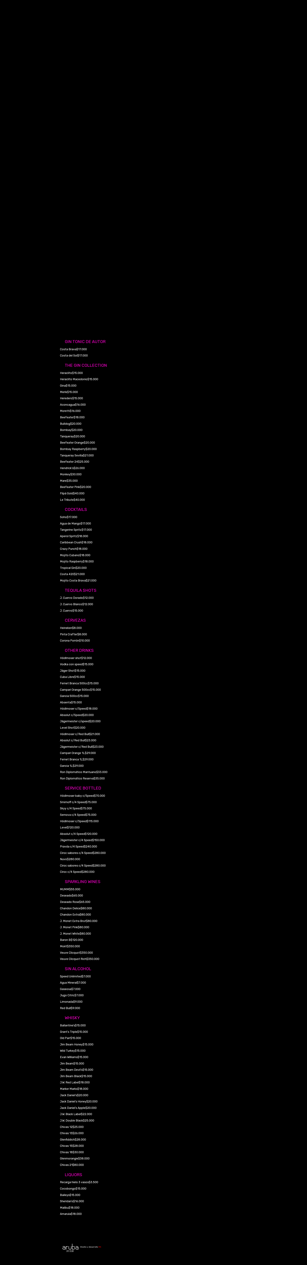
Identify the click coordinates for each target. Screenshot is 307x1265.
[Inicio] (70, 1247)
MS (99, 1247)
